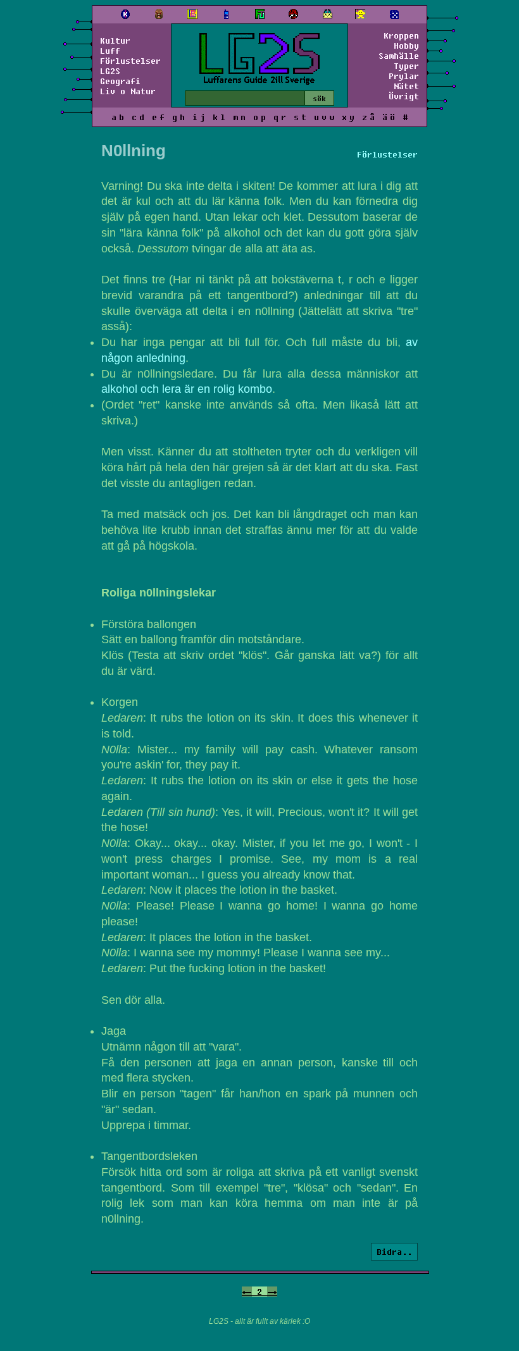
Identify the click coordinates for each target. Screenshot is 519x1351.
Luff (110, 51)
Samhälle (398, 56)
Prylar (404, 76)
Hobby (406, 45)
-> (272, 1291)
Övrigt (404, 96)
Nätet (406, 86)
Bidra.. (394, 1252)
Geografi (120, 81)
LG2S (110, 71)
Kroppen (401, 35)
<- (247, 1291)
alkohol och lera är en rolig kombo (186, 389)
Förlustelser (130, 61)
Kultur (115, 40)
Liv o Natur (128, 91)
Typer (406, 66)
